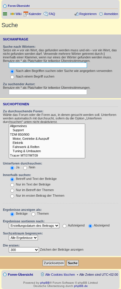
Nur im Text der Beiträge (33, 184)
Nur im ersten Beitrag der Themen (39, 195)
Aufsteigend (76, 225)
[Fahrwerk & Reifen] (47, 147)
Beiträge (21, 213)
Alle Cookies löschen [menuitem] (60, 274)
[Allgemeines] (47, 126)
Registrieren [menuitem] (88, 14)
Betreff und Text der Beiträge (36, 178)
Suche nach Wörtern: (19, 46)
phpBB (45, 282)
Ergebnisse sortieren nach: (24, 221)
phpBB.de (81, 286)
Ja (17, 167)
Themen (42, 213)
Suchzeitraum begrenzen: (23, 233)
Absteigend (101, 225)
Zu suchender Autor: (19, 84)
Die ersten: (11, 245)
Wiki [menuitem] (18, 14)
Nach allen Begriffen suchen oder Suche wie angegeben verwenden (63, 71)
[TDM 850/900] (47, 135)
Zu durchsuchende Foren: (23, 111)
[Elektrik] (47, 143)
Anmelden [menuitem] (111, 14)
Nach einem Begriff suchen (34, 76)
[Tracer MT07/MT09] (47, 156)
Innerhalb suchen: (17, 175)
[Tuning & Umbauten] (47, 151)
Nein (31, 167)
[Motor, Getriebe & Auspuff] (47, 139)
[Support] (47, 130)
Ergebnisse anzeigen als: (22, 209)
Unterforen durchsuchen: (22, 163)
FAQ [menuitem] (52, 14)
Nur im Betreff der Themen (34, 190)
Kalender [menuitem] (35, 14)
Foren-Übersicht (19, 5)
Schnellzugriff (5, 13)
